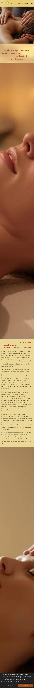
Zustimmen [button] (25, 685)
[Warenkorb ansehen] (32, 3)
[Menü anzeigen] (2, 3)
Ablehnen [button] (10, 685)
